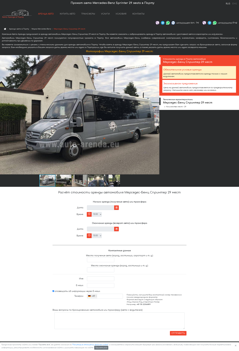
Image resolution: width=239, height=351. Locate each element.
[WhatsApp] (168, 23)
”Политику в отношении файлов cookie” (90, 345)
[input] (100, 207)
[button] (64, 180)
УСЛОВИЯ (121, 14)
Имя (81, 279)
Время (80, 214)
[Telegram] (162, 23)
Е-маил (79, 285)
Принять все (101, 348)
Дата (80, 208)
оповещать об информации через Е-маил (77, 291)
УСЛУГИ (105, 14)
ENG (234, 4)
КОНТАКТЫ (138, 14)
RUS (228, 4)
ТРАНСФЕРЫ (88, 14)
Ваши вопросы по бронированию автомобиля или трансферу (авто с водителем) (97, 310)
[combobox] (92, 296)
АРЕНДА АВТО (46, 14)
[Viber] (157, 23)
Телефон (78, 296)
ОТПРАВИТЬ (178, 333)
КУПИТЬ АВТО (67, 14)
